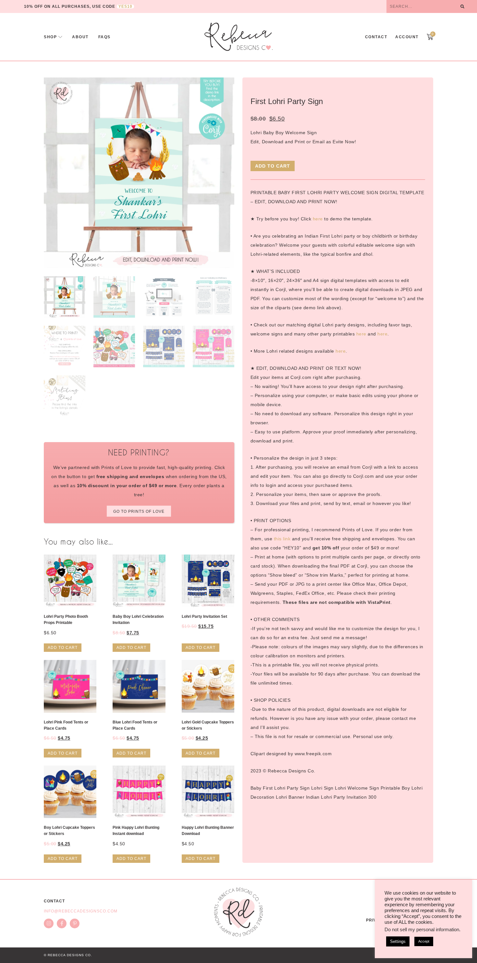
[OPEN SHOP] (60, 37)
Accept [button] (423, 941)
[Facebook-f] (62, 923)
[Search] (462, 6)
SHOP (50, 37)
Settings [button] (398, 941)
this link (282, 538)
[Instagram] (49, 923)
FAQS (104, 37)
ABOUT (80, 37)
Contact (376, 37)
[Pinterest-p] (75, 923)
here (318, 218)
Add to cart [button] (63, 647)
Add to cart (272, 166)
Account (407, 37)
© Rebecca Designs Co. (68, 955)
